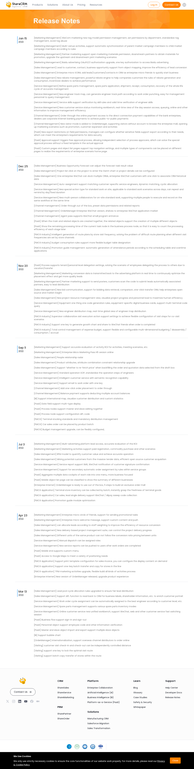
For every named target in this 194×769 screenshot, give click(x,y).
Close (175, 760)
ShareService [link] (64, 692)
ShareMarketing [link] (65, 697)
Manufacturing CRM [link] (98, 718)
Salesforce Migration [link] (98, 723)
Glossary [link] (137, 692)
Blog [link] (135, 687)
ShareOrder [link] (63, 718)
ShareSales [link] (63, 687)
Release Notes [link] (172, 697)
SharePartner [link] (64, 713)
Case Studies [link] (140, 697)
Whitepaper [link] (139, 707)
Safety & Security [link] (142, 702)
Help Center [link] (171, 687)
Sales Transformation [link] (98, 728)
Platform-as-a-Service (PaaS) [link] (103, 702)
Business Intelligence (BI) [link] (100, 697)
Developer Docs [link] (173, 692)
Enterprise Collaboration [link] (100, 687)
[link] (19, 701)
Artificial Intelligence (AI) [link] (100, 692)
